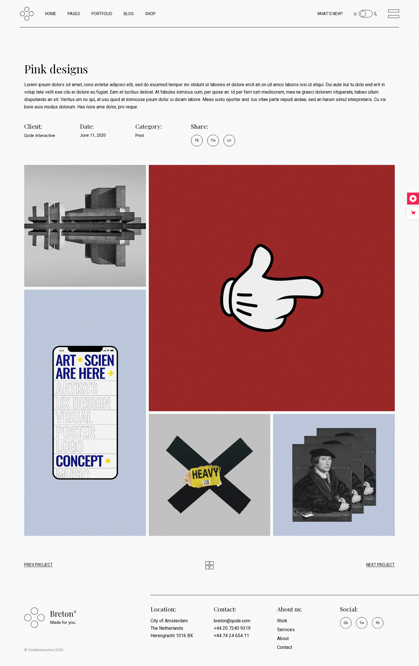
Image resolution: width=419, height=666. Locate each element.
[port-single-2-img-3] (85, 413)
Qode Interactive (39, 135)
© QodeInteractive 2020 (43, 650)
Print (139, 135)
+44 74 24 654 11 (231, 635)
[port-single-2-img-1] (85, 226)
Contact (284, 647)
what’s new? (330, 13)
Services (286, 629)
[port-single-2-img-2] (271, 288)
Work (282, 620)
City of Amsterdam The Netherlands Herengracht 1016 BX (171, 628)
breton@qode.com (232, 620)
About (283, 638)
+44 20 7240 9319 (232, 628)
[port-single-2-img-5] (334, 475)
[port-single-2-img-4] (209, 475)
